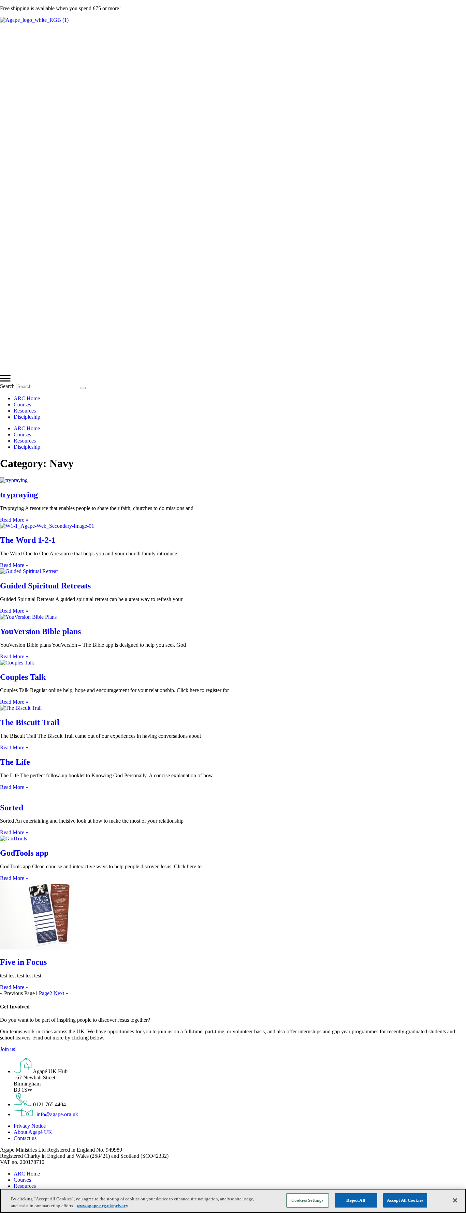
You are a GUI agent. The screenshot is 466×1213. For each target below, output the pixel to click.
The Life (15, 762)
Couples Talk (23, 677)
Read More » (14, 520)
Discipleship (27, 417)
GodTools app (24, 853)
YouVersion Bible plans (40, 631)
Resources (25, 411)
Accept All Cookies (405, 1200)
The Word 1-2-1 (28, 540)
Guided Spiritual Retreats (45, 585)
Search (7, 386)
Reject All (355, 1200)
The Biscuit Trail (29, 722)
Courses (22, 404)
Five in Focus (23, 962)
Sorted (11, 807)
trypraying (19, 494)
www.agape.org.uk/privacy (102, 1205)
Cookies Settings (307, 1200)
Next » (61, 993)
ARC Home (27, 398)
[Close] (455, 1200)
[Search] (83, 388)
